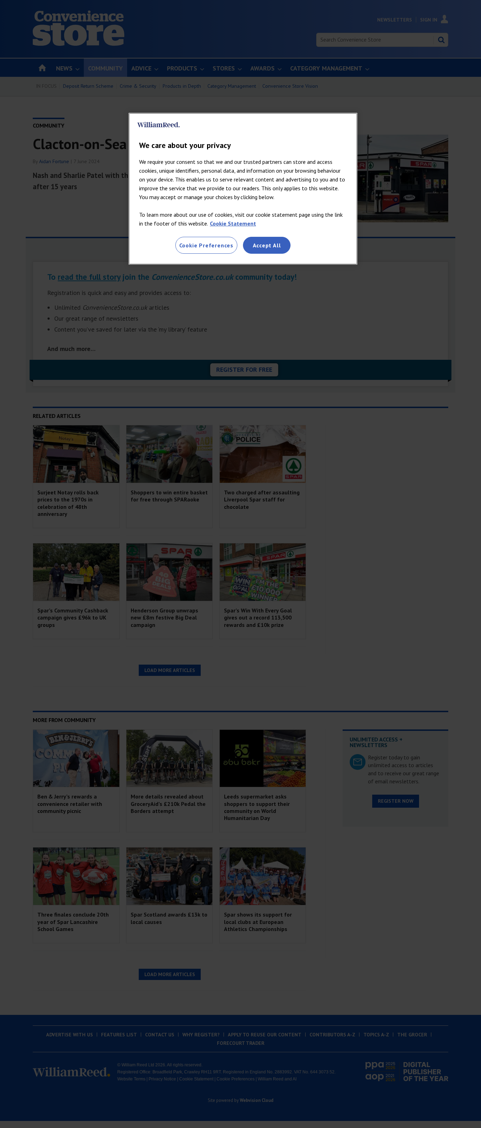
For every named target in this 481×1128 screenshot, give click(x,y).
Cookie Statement (233, 223)
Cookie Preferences (206, 245)
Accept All (267, 245)
